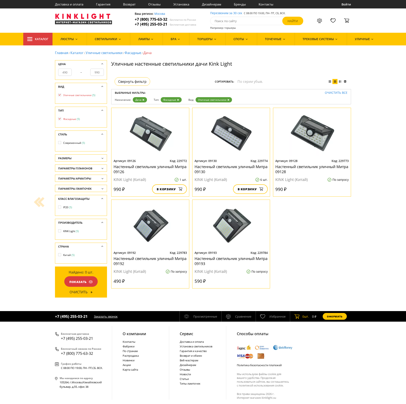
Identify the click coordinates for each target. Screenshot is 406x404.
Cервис (186, 333)
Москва (159, 14)
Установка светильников (196, 346)
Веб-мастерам (189, 360)
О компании (134, 333)
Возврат (129, 4)
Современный (74, 143)
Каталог (41, 39)
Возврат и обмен (191, 356)
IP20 (67, 207)
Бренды (240, 4)
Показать (78, 282)
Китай (69, 255)
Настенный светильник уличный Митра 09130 (231, 169)
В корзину (166, 189)
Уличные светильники (104, 52)
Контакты (266, 4)
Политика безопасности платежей (259, 365)
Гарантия (103, 4)
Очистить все (336, 93)
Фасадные (133, 52)
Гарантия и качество (193, 351)
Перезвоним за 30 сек (226, 13)
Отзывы (154, 4)
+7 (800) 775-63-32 (165, 19)
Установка (181, 4)
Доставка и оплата (69, 4)
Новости (185, 374)
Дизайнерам (211, 4)
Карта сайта (130, 369)
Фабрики (128, 346)
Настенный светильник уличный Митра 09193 (231, 261)
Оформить (335, 316)
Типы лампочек (190, 383)
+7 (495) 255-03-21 (165, 24)
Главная (61, 52)
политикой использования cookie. (261, 385)
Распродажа (131, 356)
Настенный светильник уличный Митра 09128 (311, 169)
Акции (127, 365)
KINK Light (71, 231)
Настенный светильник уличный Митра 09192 (150, 261)
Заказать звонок (106, 316)
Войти (346, 4)
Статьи (184, 379)
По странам (130, 351)
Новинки (128, 360)
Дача (138, 100)
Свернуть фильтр (132, 81)
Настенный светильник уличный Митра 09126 (150, 169)
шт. (305, 316)
